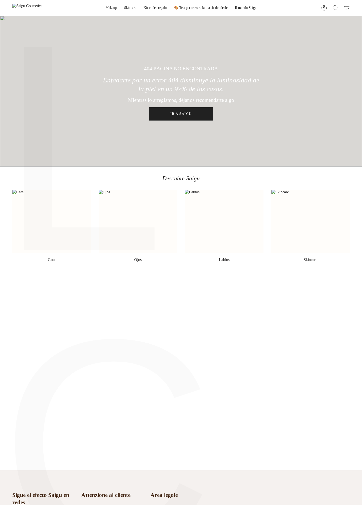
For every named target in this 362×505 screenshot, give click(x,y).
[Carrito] (346, 8)
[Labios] (224, 221)
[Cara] (51, 221)
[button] (111, 8)
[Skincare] (310, 221)
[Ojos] (138, 221)
